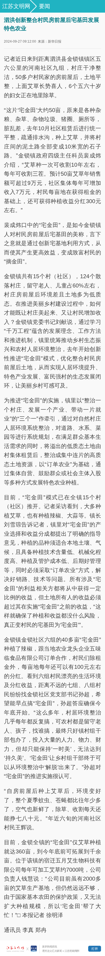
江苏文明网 (16, 6)
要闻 (44, 6)
